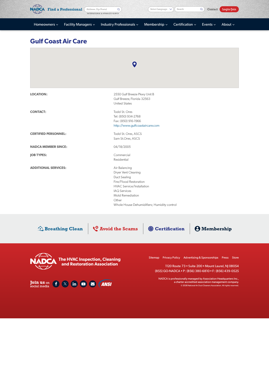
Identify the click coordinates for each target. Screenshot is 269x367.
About (227, 24)
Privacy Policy (171, 257)
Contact (212, 9)
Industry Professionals (118, 24)
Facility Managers (78, 24)
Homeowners (45, 24)
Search (119, 9)
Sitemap (154, 257)
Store (235, 257)
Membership (154, 24)
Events (207, 24)
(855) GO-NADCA (167, 271)
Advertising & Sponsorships (201, 257)
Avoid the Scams (119, 228)
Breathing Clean (64, 228)
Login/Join (229, 9)
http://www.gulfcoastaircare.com (136, 125)
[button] (134, 64)
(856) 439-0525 (227, 271)
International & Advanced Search (103, 13)
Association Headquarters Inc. (220, 278)
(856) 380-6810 (198, 271)
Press (225, 257)
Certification (183, 24)
